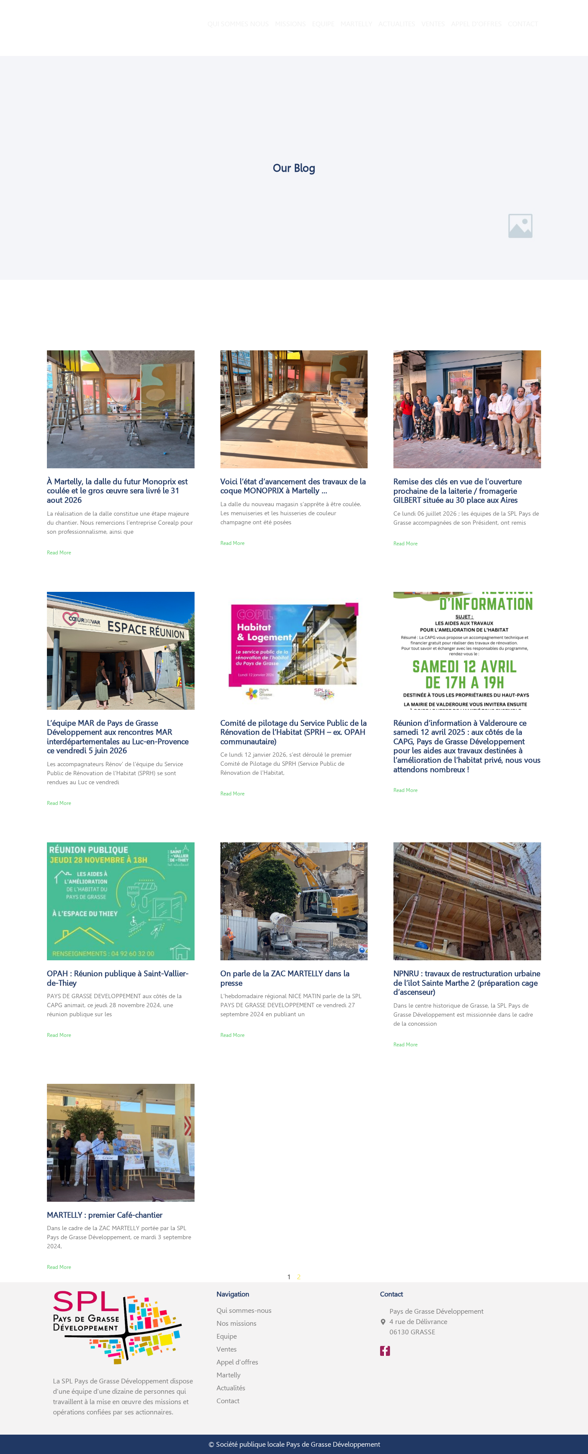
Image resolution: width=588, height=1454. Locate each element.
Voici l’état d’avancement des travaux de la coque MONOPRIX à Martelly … (293, 486)
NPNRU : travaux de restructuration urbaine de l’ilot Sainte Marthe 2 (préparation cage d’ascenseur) (466, 982)
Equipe (227, 1336)
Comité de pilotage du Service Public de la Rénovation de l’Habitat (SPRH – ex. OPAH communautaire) (293, 732)
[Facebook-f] (385, 1351)
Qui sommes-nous (244, 1310)
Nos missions (237, 1323)
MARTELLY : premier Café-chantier (104, 1214)
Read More (59, 553)
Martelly (229, 1375)
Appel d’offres (237, 1362)
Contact (228, 1401)
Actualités (231, 1388)
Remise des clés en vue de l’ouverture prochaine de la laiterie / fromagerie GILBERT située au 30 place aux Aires (457, 490)
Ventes (227, 1349)
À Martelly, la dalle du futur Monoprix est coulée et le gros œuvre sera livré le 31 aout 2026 (117, 490)
